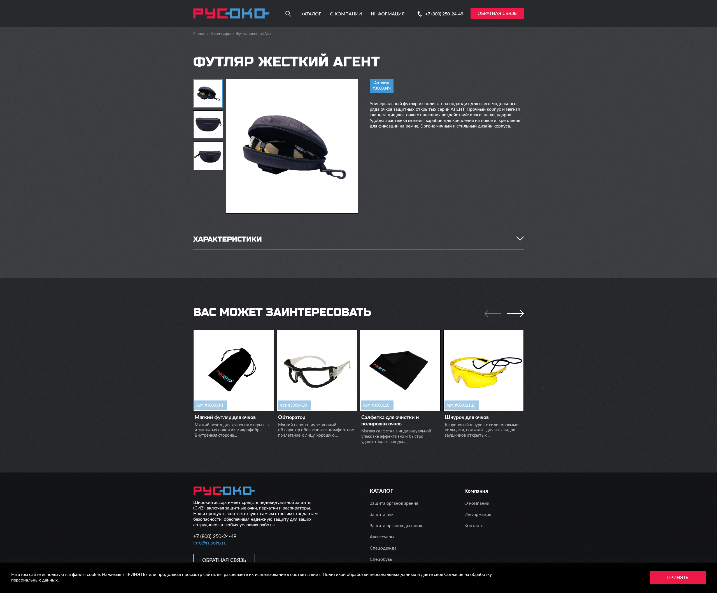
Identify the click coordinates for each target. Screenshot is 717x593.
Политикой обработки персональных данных (369, 574)
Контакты (474, 525)
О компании (346, 14)
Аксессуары (221, 34)
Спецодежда (383, 548)
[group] (292, 146)
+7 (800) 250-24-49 (444, 14)
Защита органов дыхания (396, 525)
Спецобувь (381, 559)
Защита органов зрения (394, 503)
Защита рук (382, 514)
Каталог (311, 14)
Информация (388, 14)
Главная (199, 34)
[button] (515, 313)
